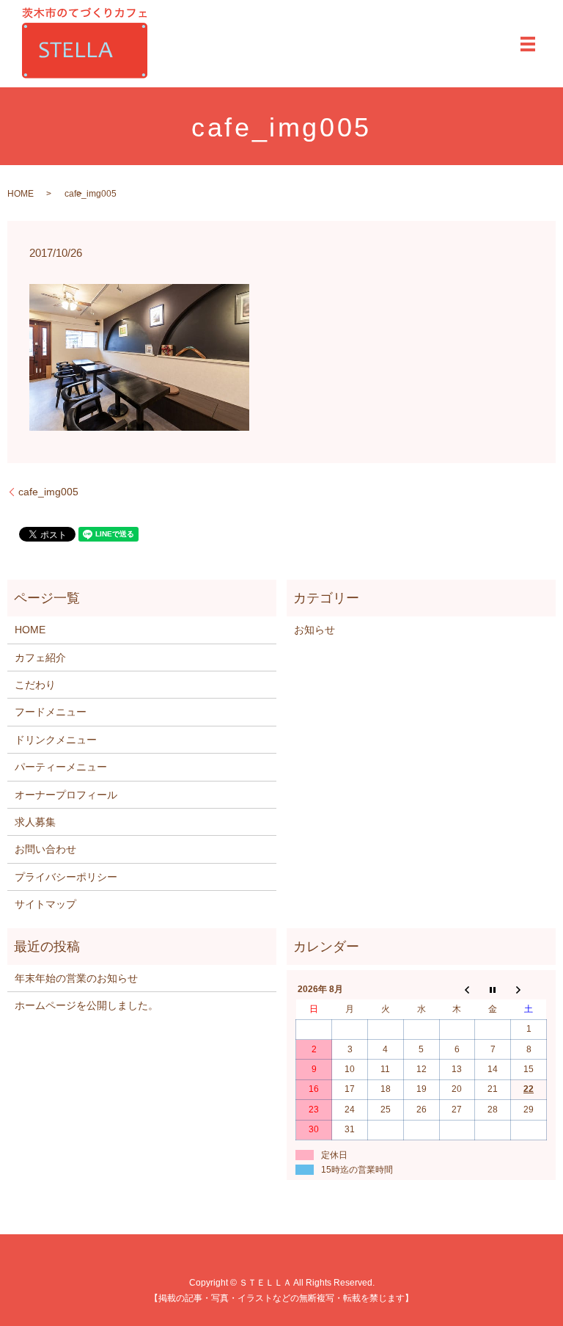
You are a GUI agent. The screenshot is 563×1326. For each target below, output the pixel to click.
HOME (20, 194)
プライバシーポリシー (66, 877)
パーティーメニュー (61, 767)
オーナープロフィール (66, 795)
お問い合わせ (45, 849)
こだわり (35, 685)
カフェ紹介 (40, 657)
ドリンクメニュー (56, 740)
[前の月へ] (457, 989)
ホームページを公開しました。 (86, 1005)
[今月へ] (493, 989)
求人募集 (35, 822)
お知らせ (314, 629)
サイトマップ (45, 904)
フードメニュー (51, 712)
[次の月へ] (529, 989)
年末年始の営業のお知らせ (76, 978)
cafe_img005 (48, 492)
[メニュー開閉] (527, 44)
